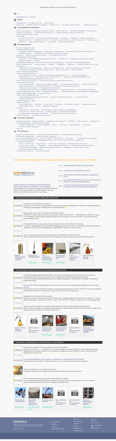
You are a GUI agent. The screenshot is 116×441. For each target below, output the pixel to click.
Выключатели (23, 110)
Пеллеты (36, 60)
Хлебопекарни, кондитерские (87, 90)
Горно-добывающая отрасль (26, 49)
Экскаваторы (52, 42)
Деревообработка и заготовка (26, 57)
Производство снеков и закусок (50, 88)
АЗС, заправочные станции (27, 75)
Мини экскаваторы (78, 40)
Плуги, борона (86, 125)
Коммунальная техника (41, 40)
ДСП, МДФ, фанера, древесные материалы (42, 59)
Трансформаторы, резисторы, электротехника (33, 113)
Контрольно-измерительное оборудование (50, 62)
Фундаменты (68, 147)
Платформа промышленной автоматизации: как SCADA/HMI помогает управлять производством (80, 186)
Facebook (96, 423)
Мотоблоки (63, 125)
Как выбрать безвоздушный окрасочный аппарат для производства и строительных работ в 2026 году (60, 275)
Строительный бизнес (43, 151)
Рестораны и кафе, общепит (71, 25)
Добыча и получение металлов (54, 68)
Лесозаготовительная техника (60, 40)
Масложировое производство (70, 84)
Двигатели (20, 55)
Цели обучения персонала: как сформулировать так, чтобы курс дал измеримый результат (82, 181)
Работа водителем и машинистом (27, 34)
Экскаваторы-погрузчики (66, 42)
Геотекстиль (30, 143)
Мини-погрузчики (92, 40)
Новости (76, 419)
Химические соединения (50, 106)
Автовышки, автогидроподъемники (47, 38)
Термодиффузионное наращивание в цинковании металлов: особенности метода (53, 224)
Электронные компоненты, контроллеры (63, 113)
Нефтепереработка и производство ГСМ (48, 77)
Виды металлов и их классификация (30, 68)
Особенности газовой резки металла (76, 171)
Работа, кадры (48, 23)
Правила (54, 424)
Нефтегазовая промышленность (27, 73)
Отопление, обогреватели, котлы (27, 138)
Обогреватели (58, 138)
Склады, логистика (44, 93)
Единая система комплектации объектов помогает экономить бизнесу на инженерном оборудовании (32, 185)
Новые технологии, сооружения (47, 136)
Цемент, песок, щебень (81, 147)
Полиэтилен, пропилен (72, 104)
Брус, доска (23, 59)
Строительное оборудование (26, 140)
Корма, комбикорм (43, 125)
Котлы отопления (45, 138)
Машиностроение (40, 64)
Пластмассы (58, 104)
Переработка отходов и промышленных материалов (56, 80)
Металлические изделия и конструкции (78, 68)
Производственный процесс (51, 91)
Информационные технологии (26, 17)
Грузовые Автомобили (78, 31)
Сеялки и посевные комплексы (28, 126)
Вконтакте (96, 428)
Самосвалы (22, 42)
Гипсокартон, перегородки (57, 143)
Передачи (52, 64)
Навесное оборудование (24, 32)
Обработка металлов (62, 70)
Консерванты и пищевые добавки (47, 84)
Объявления (77, 428)
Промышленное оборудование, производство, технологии (36, 198)
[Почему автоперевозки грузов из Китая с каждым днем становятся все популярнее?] (18, 360)
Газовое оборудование (79, 75)
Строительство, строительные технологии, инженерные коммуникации (40, 270)
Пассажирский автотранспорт (44, 32)
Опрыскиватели (74, 125)
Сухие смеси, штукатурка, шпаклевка (82, 145)
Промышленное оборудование (26, 93)
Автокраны (64, 38)
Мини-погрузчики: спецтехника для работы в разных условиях (46, 378)
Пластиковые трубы (81, 97)
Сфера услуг (20, 25)
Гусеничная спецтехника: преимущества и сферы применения (46, 347)
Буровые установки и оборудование (30, 51)
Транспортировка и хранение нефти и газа (77, 77)
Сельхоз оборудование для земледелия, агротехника (33, 123)
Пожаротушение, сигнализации (87, 138)
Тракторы (20, 128)
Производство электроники (67, 111)
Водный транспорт (62, 31)
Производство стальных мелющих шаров (78, 165)
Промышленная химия (89, 104)
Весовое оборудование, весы (26, 48)
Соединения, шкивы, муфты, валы (87, 64)
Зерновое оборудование (27, 125)
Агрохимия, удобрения (24, 121)
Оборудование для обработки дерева (82, 59)
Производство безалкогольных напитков (67, 86)
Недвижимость (21, 23)
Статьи (76, 426)
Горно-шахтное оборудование (54, 51)
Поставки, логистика (35, 23)
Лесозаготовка (63, 59)
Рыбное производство (68, 90)
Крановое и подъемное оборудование (78, 62)
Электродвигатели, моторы (58, 55)
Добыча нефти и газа (26, 77)
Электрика (20, 108)
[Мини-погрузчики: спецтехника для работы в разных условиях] (18, 380)
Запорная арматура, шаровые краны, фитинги (33, 97)
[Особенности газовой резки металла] (60, 170)
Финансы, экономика (90, 25)
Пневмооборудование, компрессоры (28, 91)
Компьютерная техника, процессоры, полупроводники (59, 110)
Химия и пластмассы (23, 102)
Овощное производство (43, 86)
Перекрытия (42, 145)
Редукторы (71, 64)
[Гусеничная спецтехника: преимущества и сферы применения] (18, 350)
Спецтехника (21, 36)
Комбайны (72, 121)
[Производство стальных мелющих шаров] (60, 165)
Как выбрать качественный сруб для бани (38, 296)
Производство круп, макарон (28, 88)
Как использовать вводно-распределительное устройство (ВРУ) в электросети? (52, 235)
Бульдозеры (74, 38)
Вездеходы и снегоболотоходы (43, 31)
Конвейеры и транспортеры (25, 62)
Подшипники (61, 64)
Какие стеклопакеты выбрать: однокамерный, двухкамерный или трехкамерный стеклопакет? (56, 306)
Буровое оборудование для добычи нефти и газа (54, 75)
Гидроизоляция (41, 143)
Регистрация (55, 422)
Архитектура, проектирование (26, 134)
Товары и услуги (78, 430)
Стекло (38, 106)
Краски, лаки (48, 104)
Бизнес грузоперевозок (24, 31)
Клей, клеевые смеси (25, 104)
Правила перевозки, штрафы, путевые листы (70, 32)
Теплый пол (69, 138)
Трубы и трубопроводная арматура (28, 95)
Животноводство (38, 121)
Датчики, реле (35, 110)
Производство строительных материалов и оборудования (80, 91)
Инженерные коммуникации (25, 136)
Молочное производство (90, 84)
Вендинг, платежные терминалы (37, 25)
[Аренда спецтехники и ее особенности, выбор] (18, 370)
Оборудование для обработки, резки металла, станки (36, 70)
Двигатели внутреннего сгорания (36, 55)
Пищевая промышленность (25, 82)
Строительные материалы (25, 142)
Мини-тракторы (83, 121)
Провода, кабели (51, 111)
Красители (38, 104)
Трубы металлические (26, 99)
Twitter (95, 420)
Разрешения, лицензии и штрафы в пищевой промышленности (38, 90)
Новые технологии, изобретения (27, 80)
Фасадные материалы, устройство (50, 147)
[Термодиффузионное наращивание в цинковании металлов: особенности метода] (18, 226)
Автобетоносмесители (26, 38)
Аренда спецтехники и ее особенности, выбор (40, 369)
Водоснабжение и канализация (72, 134)
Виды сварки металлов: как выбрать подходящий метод (43, 213)
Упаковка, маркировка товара (26, 100)
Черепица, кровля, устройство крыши (31, 149)
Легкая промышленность (24, 64)
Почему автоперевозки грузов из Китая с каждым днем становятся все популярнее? (54, 359)
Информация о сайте (58, 428)
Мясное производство (26, 86)
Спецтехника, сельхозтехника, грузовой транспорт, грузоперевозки (39, 342)
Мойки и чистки (54, 25)
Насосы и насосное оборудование (27, 71)
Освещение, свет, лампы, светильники (31, 111)
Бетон (21, 143)
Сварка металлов (77, 70)
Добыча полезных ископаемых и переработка (80, 51)
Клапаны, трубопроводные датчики (62, 97)
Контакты (54, 426)
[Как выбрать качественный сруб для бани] (18, 298)
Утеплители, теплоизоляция (28, 147)
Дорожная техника (25, 40)
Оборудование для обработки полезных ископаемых (51, 53)
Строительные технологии (25, 151)
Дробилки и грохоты (25, 53)
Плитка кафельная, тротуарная (58, 145)
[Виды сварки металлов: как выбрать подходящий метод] (60, 176)
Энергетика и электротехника (41, 115)
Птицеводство (94, 121)
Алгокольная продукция (26, 84)
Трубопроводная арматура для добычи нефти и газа (35, 79)
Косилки (54, 125)
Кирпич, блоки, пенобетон (27, 145)
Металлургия (21, 66)
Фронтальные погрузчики (37, 42)
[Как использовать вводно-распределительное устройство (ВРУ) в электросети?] (18, 236)
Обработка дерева (25, 60)
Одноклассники (97, 425)
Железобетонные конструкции (77, 143)
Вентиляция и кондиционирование (49, 134)
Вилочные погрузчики (87, 38)
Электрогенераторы (23, 115)
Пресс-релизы (78, 421)
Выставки (76, 423)
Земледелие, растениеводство (56, 121)
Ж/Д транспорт (92, 31)
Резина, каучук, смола (26, 106)
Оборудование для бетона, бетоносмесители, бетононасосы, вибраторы (61, 140)
